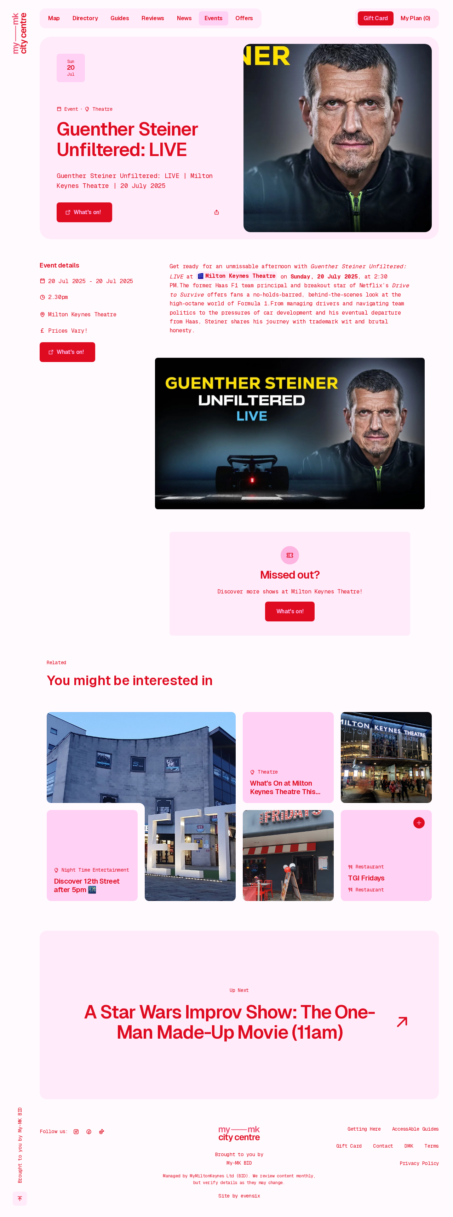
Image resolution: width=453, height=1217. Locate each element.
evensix (250, 1196)
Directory (85, 18)
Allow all (378, 1143)
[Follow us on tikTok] (101, 1131)
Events (214, 18)
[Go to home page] (19, 33)
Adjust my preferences (378, 1188)
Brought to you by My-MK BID (20, 1145)
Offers (244, 18)
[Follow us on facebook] (88, 1131)
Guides (119, 18)
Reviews (153, 18)
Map (54, 18)
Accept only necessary (378, 1166)
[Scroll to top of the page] (20, 1199)
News (184, 18)
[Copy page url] (216, 212)
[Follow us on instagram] (76, 1131)
